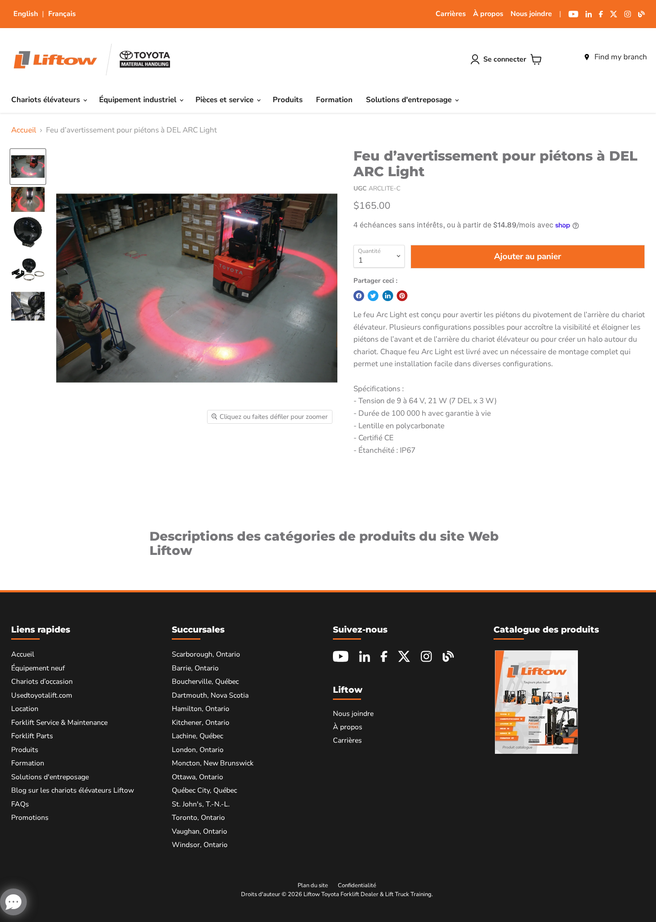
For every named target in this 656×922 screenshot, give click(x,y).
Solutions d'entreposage (410, 100)
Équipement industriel (139, 100)
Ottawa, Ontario (197, 777)
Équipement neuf (38, 668)
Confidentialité (357, 885)
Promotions (30, 818)
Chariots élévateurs (46, 100)
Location (24, 709)
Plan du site (313, 885)
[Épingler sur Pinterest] (402, 295)
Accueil (23, 130)
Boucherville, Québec (205, 681)
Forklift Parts (32, 736)
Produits (288, 100)
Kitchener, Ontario (200, 723)
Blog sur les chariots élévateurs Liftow (72, 790)
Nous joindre (531, 14)
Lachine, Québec (197, 736)
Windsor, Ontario (200, 845)
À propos (488, 14)
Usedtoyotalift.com (41, 695)
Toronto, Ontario (198, 818)
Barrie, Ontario (195, 668)
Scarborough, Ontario (206, 654)
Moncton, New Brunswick (212, 763)
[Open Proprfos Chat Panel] (13, 902)
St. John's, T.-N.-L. (201, 804)
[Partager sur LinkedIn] (387, 295)
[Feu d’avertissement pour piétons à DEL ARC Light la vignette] (28, 166)
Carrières (451, 14)
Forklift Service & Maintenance (59, 723)
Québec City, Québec (204, 790)
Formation (334, 100)
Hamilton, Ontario (200, 709)
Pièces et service (225, 100)
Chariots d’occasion (42, 681)
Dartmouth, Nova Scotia (210, 695)
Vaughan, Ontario (199, 831)
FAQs (20, 804)
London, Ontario (198, 750)
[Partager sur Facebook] (358, 295)
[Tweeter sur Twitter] (373, 295)
